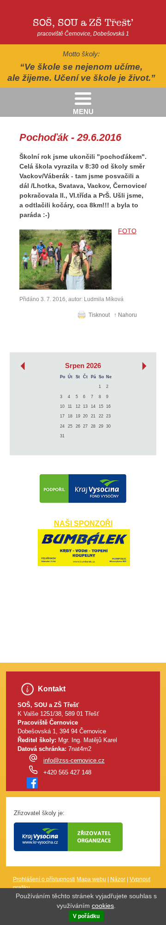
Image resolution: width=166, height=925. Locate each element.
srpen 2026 (83, 365)
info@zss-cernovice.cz (74, 760)
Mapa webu (91, 879)
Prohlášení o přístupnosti (44, 879)
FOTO (127, 231)
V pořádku (86, 916)
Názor (117, 879)
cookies (103, 905)
